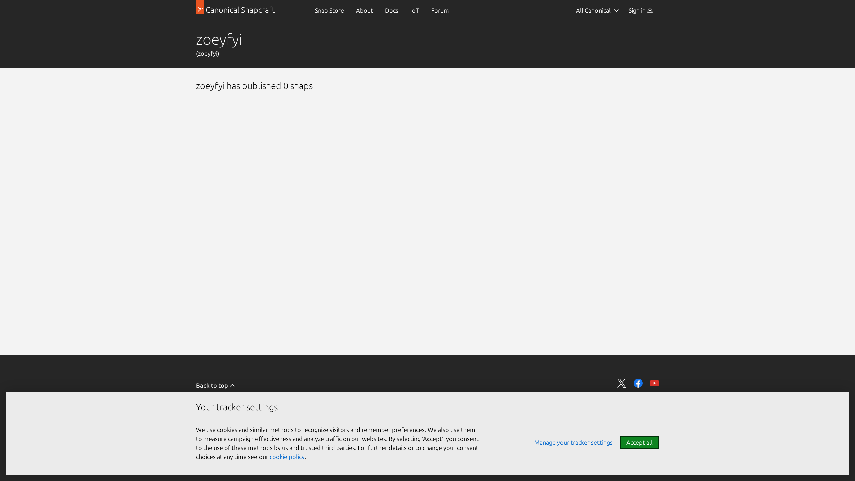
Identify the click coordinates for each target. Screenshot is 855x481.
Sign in (638, 10)
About (364, 10)
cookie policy (287, 456)
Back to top (212, 385)
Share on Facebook (638, 383)
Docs (391, 10)
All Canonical (593, 10)
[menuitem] (329, 10)
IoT (414, 10)
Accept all (639, 442)
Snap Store (329, 10)
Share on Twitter (621, 383)
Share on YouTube (654, 383)
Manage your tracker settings (573, 442)
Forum (440, 10)
